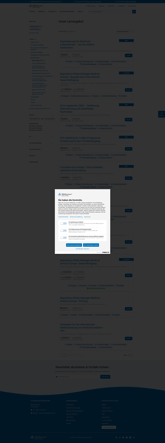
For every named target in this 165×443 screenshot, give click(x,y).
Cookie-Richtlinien (63, 217)
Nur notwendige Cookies (91, 245)
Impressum (87, 217)
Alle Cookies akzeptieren (74, 245)
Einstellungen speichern (82, 248)
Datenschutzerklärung (76, 217)
